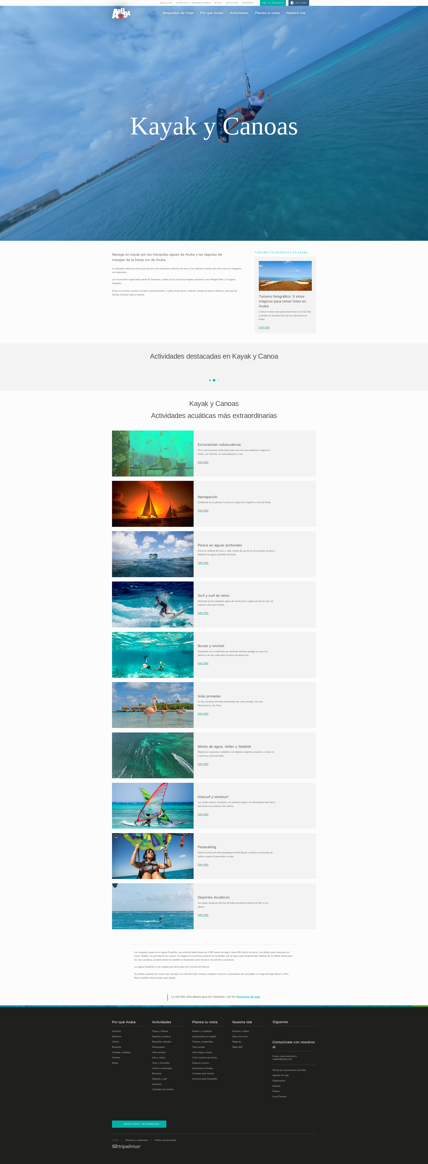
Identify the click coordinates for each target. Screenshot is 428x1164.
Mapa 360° (237, 1047)
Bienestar (116, 1047)
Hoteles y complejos (202, 1031)
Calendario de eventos (163, 1089)
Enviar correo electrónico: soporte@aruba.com (285, 1057)
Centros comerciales (162, 1068)
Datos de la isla (239, 1036)
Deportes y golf (159, 1079)
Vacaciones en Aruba (202, 1068)
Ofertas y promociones (193, 3)
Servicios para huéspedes (204, 1079)
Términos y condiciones (136, 1140)
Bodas (115, 1063)
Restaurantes (158, 1047)
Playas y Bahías (160, 1031)
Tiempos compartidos (202, 1041)
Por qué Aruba (211, 13)
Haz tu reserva (273, 3)
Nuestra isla (295, 13)
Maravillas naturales (162, 1041)
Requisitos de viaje (248, 996)
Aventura (116, 1031)
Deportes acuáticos (161, 1036)
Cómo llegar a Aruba (202, 1052)
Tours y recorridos (161, 1063)
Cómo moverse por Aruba (204, 1057)
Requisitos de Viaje (178, 13)
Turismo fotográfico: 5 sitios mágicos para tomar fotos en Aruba (282, 301)
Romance (116, 1036)
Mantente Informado (142, 1124)
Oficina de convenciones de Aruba (289, 1070)
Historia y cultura (240, 1031)
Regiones (236, 1041)
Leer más (264, 327)
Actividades (239, 13)
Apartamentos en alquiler (204, 1036)
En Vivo (166, 3)
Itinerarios (157, 1084)
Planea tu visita (267, 13)
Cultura (115, 1041)
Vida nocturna (159, 1052)
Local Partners (280, 1096)
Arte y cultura (158, 1057)
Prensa (276, 1091)
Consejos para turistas (203, 1073)
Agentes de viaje (281, 1075)
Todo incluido (198, 1047)
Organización (279, 1080)
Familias (116, 1057)
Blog (218, 3)
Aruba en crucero (200, 1063)
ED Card (301, 3)
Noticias (232, 3)
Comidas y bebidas (121, 1052)
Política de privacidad (165, 1140)
